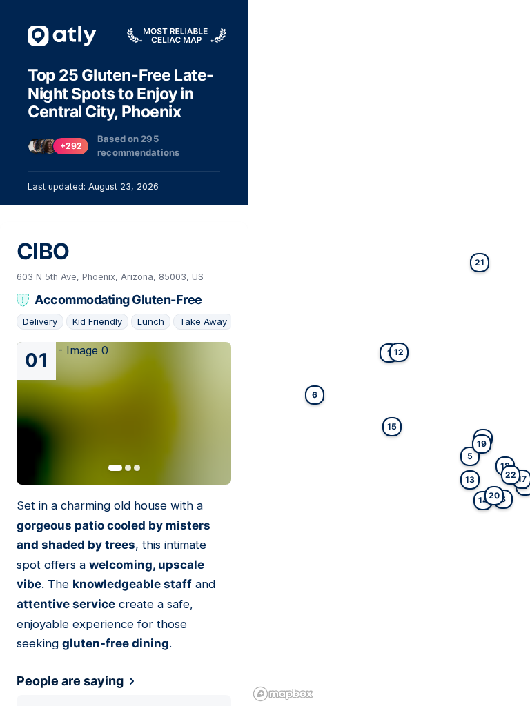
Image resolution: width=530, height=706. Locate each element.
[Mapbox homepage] (283, 694)
